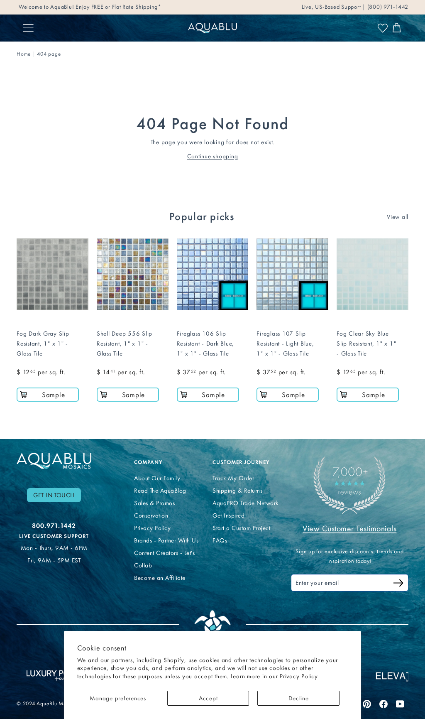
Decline (298, 698)
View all (397, 217)
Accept (208, 698)
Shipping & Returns (237, 490)
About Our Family (157, 478)
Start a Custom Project (241, 528)
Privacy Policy (299, 676)
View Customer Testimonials (349, 528)
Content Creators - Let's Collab (164, 559)
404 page (49, 54)
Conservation (151, 515)
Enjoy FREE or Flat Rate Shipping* (118, 6)
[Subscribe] (398, 584)
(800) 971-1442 (387, 6)
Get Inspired (228, 515)
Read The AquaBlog (160, 490)
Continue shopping (212, 156)
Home (24, 54)
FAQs (219, 540)
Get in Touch (54, 495)
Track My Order (233, 478)
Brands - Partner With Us (166, 540)
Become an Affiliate (160, 578)
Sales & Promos (154, 503)
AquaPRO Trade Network (245, 503)
